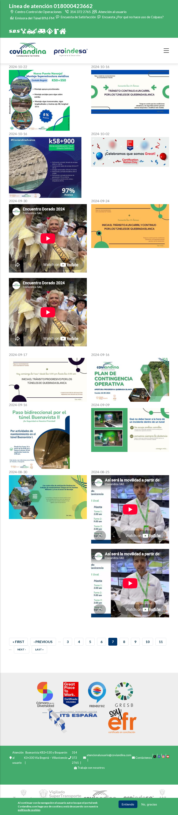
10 (149, 642)
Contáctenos (143, 757)
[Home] (48, 50)
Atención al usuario (112, 12)
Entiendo (128, 804)
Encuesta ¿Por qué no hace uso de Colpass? (132, 16)
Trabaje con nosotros (91, 767)
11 (162, 642)
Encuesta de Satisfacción (78, 16)
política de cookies (29, 810)
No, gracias (149, 804)
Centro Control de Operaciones (38, 12)
